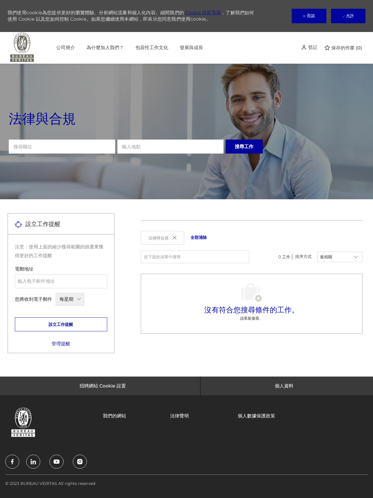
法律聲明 (179, 416)
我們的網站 (114, 416)
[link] (61, 343)
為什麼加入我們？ (105, 47)
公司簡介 (65, 47)
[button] (309, 47)
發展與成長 (191, 47)
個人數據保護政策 (256, 416)
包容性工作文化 (152, 47)
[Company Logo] (22, 47)
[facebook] (12, 462)
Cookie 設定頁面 (203, 12)
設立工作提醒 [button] (61, 324)
